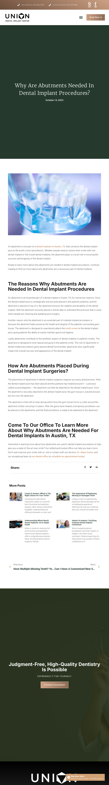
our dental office (40, 456)
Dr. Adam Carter (85, 452)
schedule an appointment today (68, 456)
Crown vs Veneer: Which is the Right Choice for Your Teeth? (38, 494)
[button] (81, 17)
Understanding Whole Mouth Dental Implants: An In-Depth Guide (37, 522)
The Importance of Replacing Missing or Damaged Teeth (84, 494)
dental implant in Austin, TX (50, 246)
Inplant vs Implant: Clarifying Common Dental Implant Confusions (84, 522)
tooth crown (71, 328)
